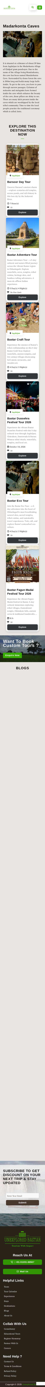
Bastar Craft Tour (18, 339)
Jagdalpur (16, 175)
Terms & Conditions (13, 1365)
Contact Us (9, 1361)
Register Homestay (12, 1338)
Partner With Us (11, 1342)
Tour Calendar (10, 1291)
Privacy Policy (10, 1375)
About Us (8, 1315)
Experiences (9, 1295)
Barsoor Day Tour (19, 181)
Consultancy (9, 1328)
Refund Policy (10, 1370)
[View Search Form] (32, 7)
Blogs (6, 1310)
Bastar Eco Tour (18, 500)
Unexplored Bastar (31, 1384)
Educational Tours (12, 1333)
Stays (6, 1300)
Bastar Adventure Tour (22, 254)
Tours (6, 1286)
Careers (7, 1347)
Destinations (9, 1305)
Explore (22, 212)
